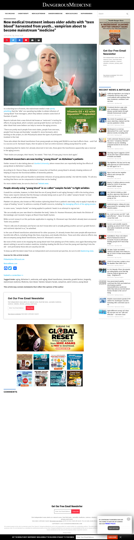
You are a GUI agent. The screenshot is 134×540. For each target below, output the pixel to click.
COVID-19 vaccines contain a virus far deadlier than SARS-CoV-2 (118, 262)
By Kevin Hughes (119, 210)
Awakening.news (87, 251)
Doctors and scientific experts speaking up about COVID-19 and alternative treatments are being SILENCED (118, 227)
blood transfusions (55, 279)
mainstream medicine (12, 282)
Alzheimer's (25, 279)
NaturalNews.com (10, 264)
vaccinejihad (10, 13)
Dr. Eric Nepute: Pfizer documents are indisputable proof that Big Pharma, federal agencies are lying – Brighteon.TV (118, 272)
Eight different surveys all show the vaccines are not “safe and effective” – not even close (118, 312)
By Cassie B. (118, 115)
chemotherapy (23, 13)
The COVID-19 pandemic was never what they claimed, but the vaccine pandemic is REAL (118, 121)
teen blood (33, 282)
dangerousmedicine (55, 13)
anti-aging (43, 279)
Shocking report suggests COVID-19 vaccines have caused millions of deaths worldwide (118, 154)
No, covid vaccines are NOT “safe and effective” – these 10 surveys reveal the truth (118, 216)
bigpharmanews (86, 13)
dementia (67, 279)
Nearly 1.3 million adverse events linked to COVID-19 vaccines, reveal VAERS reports (118, 184)
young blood (83, 282)
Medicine (24, 282)
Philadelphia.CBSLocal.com (14, 259)
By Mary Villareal (119, 265)
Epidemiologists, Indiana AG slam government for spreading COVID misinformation (118, 206)
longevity (87, 279)
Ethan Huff (19, 36)
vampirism (62, 282)
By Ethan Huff (118, 103)
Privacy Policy (67, 532)
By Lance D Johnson (120, 200)
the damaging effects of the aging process (79, 204)
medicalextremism (38, 13)
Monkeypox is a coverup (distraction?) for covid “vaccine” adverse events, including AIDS (118, 131)
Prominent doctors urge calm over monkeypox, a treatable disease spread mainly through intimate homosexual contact (117, 110)
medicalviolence (72, 13)
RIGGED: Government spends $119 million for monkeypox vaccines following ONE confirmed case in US (118, 301)
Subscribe (112, 537)
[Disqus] (50, 421)
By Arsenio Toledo (119, 125)
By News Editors (119, 149)
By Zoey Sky (118, 158)
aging (18, 279)
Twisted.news (43, 184)
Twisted (41, 282)
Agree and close (113, 528)
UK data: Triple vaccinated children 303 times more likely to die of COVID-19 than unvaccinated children (118, 252)
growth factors (77, 279)
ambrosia (34, 279)
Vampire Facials (51, 282)
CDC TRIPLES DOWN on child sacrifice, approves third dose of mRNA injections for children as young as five (118, 195)
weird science (72, 282)
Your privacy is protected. (14, 314)
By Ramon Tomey (119, 168)
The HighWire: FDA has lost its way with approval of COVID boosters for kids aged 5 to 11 (118, 164)
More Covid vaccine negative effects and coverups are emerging (116, 174)
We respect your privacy (56, 521)
